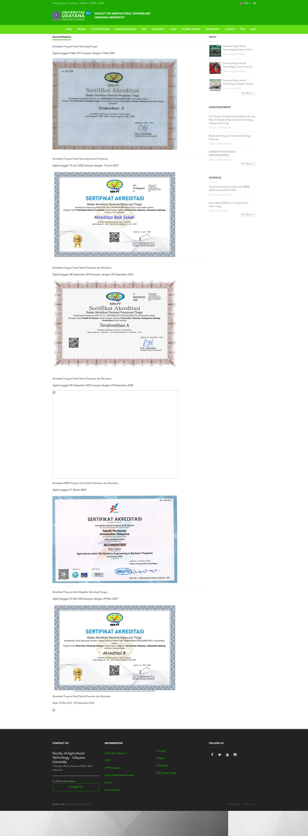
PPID (242, 29)
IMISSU (84, 3)
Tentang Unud (59, 3)
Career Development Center (119, 775)
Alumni (108, 782)
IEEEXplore (162, 766)
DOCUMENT (158, 29)
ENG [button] (246, 3)
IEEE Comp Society (166, 773)
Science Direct (112, 790)
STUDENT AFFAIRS (190, 29)
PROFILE (81, 29)
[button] (253, 3)
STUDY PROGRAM (100, 29)
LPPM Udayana (113, 768)
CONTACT (230, 29)
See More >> (248, 93)
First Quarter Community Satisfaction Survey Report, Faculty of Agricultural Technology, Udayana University (232, 119)
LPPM (93, 3)
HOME (68, 29)
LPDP (108, 761)
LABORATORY (213, 29)
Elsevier (161, 758)
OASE (101, 3)
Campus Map (234, 805)
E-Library (73, 3)
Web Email (250, 805)
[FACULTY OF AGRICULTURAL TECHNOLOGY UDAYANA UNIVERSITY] (71, 15)
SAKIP (253, 29)
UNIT (144, 29)
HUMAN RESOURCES (125, 29)
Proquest (161, 751)
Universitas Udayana (115, 753)
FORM (173, 29)
